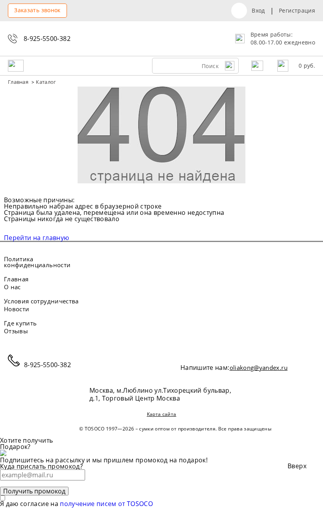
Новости (16, 309)
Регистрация (297, 10)
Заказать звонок (37, 10)
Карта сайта (161, 414)
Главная (16, 279)
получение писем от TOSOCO (106, 503)
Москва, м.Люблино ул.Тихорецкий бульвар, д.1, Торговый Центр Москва (160, 394)
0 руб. (307, 65)
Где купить (20, 323)
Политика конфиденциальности (37, 262)
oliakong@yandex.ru (259, 367)
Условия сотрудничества (41, 301)
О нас (12, 287)
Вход (258, 10)
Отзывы (16, 331)
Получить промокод (34, 491)
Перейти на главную (36, 237)
